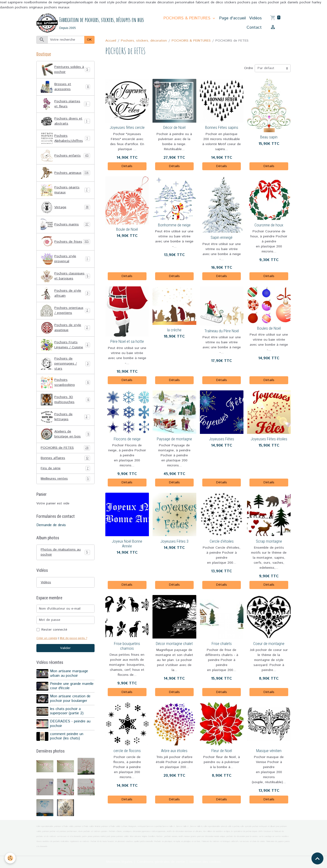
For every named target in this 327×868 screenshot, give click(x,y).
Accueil (110, 40)
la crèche (174, 330)
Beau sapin (268, 137)
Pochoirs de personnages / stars (72, 363)
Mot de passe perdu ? (73, 638)
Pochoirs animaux (71, 172)
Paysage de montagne (174, 439)
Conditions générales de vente (161, 861)
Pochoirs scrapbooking (71, 382)
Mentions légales (119, 861)
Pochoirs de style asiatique (72, 328)
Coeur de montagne (268, 643)
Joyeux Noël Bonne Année (127, 543)
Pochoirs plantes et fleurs (72, 104)
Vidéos (255, 18)
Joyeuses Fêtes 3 (174, 541)
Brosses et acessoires (71, 87)
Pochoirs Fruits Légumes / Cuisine (72, 345)
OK (89, 39)
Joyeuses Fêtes (221, 439)
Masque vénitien (269, 750)
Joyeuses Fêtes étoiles (269, 439)
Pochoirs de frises (71, 241)
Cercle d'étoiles (222, 541)
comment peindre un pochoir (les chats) (66, 736)
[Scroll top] (317, 858)
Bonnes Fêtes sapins (221, 127)
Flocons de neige (127, 439)
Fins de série (65, 468)
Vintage (71, 207)
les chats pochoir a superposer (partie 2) (67, 711)
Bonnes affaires (65, 458)
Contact (254, 27)
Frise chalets (222, 643)
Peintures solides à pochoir (72, 69)
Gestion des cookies (205, 861)
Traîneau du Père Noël (221, 330)
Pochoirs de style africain (71, 293)
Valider (65, 648)
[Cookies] (10, 858)
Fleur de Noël (221, 750)
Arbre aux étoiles (174, 750)
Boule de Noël (127, 229)
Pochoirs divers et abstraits (72, 121)
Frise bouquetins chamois (127, 646)
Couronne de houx (268, 225)
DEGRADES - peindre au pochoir (70, 723)
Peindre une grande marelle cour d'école (72, 686)
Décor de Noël (174, 127)
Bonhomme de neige (174, 225)
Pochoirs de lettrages (71, 417)
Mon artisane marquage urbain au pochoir (69, 673)
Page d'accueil (232, 18)
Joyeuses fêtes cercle (127, 127)
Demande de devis (51, 525)
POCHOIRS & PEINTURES (188, 18)
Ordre (248, 68)
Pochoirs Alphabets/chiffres (72, 138)
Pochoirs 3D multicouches (71, 399)
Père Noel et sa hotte (127, 341)
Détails (127, 166)
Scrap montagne (269, 541)
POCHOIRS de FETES (65, 447)
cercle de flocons (127, 750)
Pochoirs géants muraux (71, 190)
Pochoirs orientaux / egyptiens (72, 310)
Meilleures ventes (65, 478)
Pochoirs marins (71, 224)
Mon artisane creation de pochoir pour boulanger (70, 698)
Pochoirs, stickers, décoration (144, 40)
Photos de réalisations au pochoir (65, 552)
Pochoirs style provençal (71, 259)
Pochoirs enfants (71, 155)
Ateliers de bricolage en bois (71, 434)
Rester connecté (54, 629)
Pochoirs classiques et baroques (72, 276)
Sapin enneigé (221, 237)
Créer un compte (46, 638)
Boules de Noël (269, 328)
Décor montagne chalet (174, 643)
